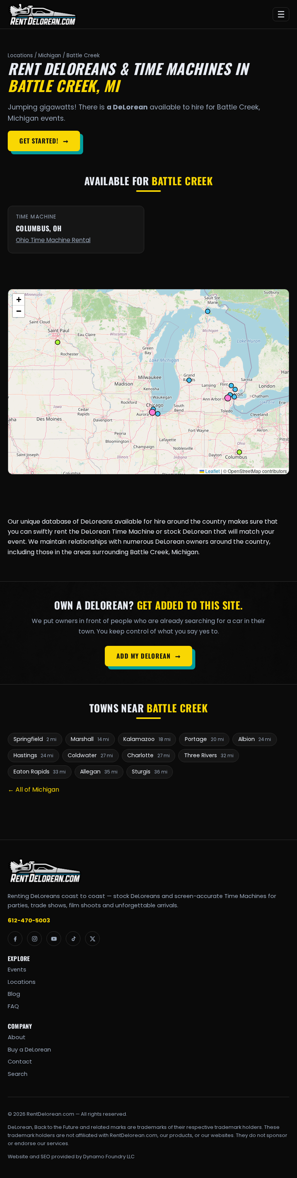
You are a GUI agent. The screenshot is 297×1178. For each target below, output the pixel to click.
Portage (204, 739)
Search (17, 1074)
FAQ (13, 1006)
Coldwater (90, 755)
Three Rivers (209, 755)
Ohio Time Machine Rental (53, 240)
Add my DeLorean (148, 656)
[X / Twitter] (92, 938)
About (17, 1037)
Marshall (90, 739)
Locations (20, 55)
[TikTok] (73, 938)
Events (17, 969)
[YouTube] (53, 938)
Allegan (99, 771)
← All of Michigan (33, 789)
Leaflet (212, 471)
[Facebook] (15, 938)
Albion (254, 739)
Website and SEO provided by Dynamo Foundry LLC (71, 1156)
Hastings (34, 755)
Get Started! (43, 140)
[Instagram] (34, 938)
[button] (18, 300)
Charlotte (148, 755)
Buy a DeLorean (29, 1049)
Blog (14, 994)
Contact (20, 1061)
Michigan (49, 55)
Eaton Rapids (40, 771)
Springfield (35, 739)
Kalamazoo (147, 739)
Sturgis (149, 771)
